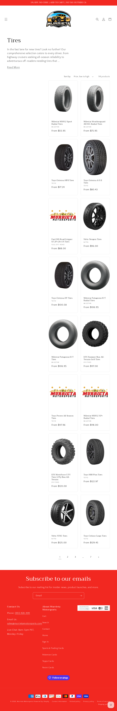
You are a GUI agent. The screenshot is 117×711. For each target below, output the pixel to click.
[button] (6, 19)
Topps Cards (48, 661)
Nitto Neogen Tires (93, 239)
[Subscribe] (81, 595)
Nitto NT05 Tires (59, 536)
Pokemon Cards (49, 655)
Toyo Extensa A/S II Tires (93, 181)
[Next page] (98, 557)
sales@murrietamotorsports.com (24, 623)
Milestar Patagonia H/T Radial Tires (95, 299)
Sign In (45, 642)
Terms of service (103, 701)
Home (45, 635)
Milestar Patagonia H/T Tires (62, 358)
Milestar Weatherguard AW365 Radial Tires (94, 122)
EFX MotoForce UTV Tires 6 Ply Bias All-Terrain (61, 477)
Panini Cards (48, 667)
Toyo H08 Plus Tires (93, 474)
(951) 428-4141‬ (22, 613)
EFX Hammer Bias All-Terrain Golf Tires (94, 358)
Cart (44, 616)
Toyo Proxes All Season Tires (62, 417)
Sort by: (67, 76)
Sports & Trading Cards (53, 648)
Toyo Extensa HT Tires (62, 298)
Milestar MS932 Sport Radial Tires (62, 122)
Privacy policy (88, 701)
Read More (13, 67)
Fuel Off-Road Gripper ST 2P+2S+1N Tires (62, 240)
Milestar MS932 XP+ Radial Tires (93, 417)
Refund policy (75, 701)
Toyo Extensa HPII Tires (63, 180)
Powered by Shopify (41, 701)
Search (45, 622)
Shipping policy (104, 704)
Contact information (59, 701)
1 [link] (59, 557)
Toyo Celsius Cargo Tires (95, 536)
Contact (46, 629)
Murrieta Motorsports (25, 701)
